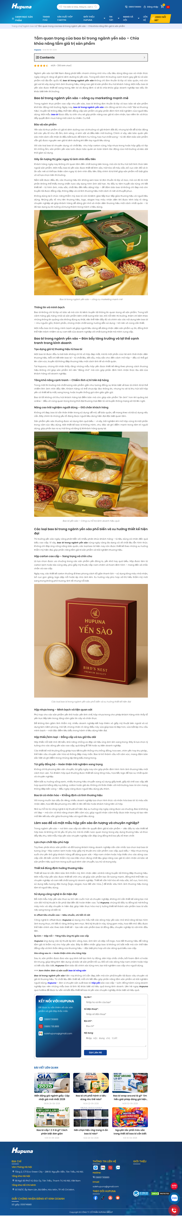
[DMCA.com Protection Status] (160, 1194)
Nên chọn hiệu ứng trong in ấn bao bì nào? (91, 1131)
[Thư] (103, 1168)
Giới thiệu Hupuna (88, 18)
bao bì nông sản (77, 970)
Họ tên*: (88, 997)
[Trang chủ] (22, 10)
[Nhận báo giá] (174, 1187)
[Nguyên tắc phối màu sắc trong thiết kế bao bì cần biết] (130, 1117)
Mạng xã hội (128, 18)
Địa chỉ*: (88, 1021)
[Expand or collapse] (144, 57)
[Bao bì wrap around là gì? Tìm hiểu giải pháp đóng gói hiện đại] (130, 1083)
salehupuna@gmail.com (58, 1033)
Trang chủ (46, 18)
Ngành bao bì (29, 26)
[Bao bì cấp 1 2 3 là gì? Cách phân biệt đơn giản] (52, 1117)
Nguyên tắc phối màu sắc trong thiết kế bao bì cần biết (130, 1131)
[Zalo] (118, 1168)
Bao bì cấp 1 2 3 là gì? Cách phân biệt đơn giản (52, 1131)
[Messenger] (95, 1168)
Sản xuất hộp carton (65, 18)
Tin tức (111, 18)
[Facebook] (95, 1198)
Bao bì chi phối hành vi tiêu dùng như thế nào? (91, 1097)
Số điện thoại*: (91, 1009)
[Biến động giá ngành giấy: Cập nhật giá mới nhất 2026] (52, 1083)
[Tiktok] (103, 1198)
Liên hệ (145, 18)
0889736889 (51, 1019)
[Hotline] (110, 1168)
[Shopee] (118, 1198)
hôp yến (95, 982)
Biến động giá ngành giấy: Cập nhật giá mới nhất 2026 (52, 1097)
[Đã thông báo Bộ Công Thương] (141, 1194)
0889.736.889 (51, 1026)
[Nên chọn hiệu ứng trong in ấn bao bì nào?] (91, 1117)
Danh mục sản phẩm (24, 18)
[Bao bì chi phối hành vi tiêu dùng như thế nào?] (91, 1083)
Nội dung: (88, 1032)
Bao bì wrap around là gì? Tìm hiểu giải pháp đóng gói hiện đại (130, 1097)
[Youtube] (110, 1198)
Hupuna (37, 50)
